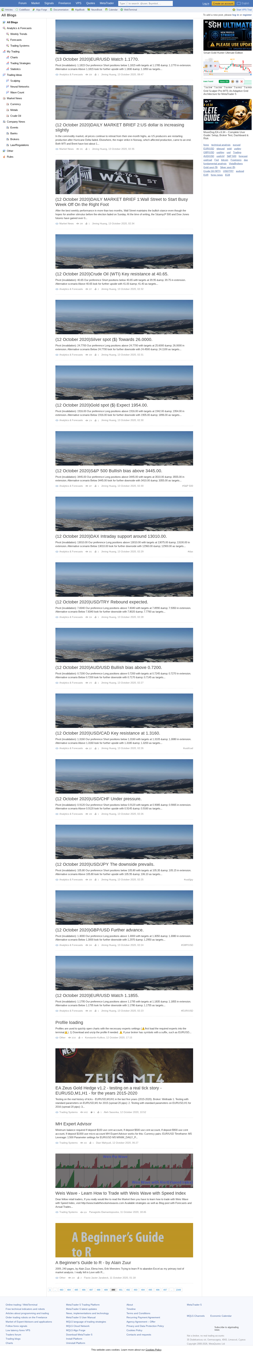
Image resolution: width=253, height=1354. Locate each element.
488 (98, 1290)
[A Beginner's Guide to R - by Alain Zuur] (124, 1240)
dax (191, 551)
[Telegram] (194, 1328)
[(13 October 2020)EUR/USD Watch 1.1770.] (124, 37)
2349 (178, 1290)
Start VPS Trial (244, 9)
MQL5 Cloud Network (77, 1326)
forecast (243, 156)
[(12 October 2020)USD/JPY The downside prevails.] (124, 842)
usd (229, 152)
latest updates (81, 1309)
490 (113, 1290)
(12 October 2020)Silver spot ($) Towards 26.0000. (103, 339)
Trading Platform (83, 1304)
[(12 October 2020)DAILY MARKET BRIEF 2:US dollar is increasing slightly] (124, 102)
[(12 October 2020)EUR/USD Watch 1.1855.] (124, 973)
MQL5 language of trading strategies (86, 1321)
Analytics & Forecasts (71, 74)
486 (84, 1290)
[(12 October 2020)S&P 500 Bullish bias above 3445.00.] (124, 448)
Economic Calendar (221, 1315)
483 (61, 1290)
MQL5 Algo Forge (75, 1330)
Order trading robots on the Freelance (26, 1317)
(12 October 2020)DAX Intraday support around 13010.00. (111, 536)
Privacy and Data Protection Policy (145, 1326)
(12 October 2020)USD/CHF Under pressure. (98, 798)
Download (79, 1334)
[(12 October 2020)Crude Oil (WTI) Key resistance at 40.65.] (124, 251)
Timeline (131, 1309)
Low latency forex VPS (18, 1330)
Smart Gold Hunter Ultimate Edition (223, 37)
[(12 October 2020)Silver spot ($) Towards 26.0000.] (124, 317)
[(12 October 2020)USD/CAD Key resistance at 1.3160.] (124, 711)
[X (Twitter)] (200, 1328)
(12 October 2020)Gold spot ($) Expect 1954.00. (101, 405)
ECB (227, 174)
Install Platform (74, 1338)
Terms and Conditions (138, 1313)
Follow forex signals (16, 1326)
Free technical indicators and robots (25, 1309)
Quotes (90, 3)
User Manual (81, 1317)
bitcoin (224, 160)
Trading (237, 152)
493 (135, 1290)
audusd (240, 171)
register (247, 14)
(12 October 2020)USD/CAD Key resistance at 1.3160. (107, 733)
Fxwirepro (236, 160)
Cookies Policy (134, 1330)
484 (69, 1290)
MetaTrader (107, 3)
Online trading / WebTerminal (21, 1304)
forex (206, 144)
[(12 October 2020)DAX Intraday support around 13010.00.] (124, 514)
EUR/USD (187, 1010)
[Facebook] (189, 1328)
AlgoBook (80, 9)
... (55, 1290)
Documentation (61, 9)
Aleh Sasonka (111, 1112)
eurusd (236, 144)
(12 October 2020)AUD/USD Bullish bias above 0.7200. (108, 667)
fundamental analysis (214, 163)
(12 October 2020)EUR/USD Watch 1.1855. (97, 995)
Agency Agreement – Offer (140, 1321)
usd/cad (189, 748)
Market (35, 3)
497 (165, 1290)
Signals (49, 3)
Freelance (65, 3)
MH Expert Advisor (73, 1123)
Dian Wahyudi (103, 1142)
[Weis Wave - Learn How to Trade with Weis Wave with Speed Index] (124, 1171)
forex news (217, 174)
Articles (9, 9)
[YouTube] (205, 1328)
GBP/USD (187, 945)
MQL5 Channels (196, 1315)
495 (150, 1290)
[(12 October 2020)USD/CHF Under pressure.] (124, 776)
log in (235, 14)
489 (106, 1290)
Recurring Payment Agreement (143, 1317)
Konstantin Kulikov (95, 1037)
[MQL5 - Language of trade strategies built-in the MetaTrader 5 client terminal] (8, 4)
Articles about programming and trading (27, 1313)
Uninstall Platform (75, 1343)
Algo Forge (41, 9)
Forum (23, 3)
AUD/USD (208, 156)
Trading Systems (68, 1112)
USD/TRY (228, 171)
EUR (205, 174)
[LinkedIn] (211, 1328)
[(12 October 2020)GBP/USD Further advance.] (124, 907)
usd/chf (220, 156)
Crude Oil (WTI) (212, 171)
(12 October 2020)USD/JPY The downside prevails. (105, 864)
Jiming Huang (108, 74)
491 (121, 1290)
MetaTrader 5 (194, 1304)
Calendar (113, 9)
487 (91, 1290)
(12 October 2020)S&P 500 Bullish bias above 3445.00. (108, 470)
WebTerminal (130, 9)
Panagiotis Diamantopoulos (104, 1212)
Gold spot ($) (210, 167)
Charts (9, 1343)
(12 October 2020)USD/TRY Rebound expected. (101, 601)
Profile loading (69, 1022)
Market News (66, 149)
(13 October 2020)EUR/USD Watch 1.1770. (97, 59)
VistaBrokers (236, 163)
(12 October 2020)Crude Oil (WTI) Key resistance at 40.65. (111, 273)
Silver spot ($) (227, 167)
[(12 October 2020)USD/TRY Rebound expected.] (124, 579)
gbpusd (221, 148)
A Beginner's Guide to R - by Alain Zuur (93, 1262)
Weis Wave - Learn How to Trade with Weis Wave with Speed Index (120, 1193)
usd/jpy (189, 879)
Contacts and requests (138, 1334)
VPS (78, 3)
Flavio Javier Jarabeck (96, 1277)
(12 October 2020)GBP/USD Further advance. (99, 929)
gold (229, 148)
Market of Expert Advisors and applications (29, 1321)
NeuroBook (96, 9)
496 (158, 1290)
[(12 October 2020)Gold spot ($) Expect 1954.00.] (124, 382)
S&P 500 (188, 485)
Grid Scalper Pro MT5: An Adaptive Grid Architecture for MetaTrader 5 (225, 77)
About (129, 1304)
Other (62, 1037)
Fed (216, 160)
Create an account (223, 3)
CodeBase (24, 9)
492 (128, 1290)
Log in (206, 3)
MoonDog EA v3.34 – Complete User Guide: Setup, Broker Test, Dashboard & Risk (226, 120)
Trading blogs (13, 1338)
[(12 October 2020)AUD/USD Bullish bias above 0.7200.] (124, 645)
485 (76, 1290)
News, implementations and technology (87, 1313)
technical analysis (220, 144)
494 (143, 1290)
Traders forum (13, 1334)
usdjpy (237, 148)
